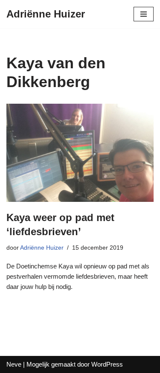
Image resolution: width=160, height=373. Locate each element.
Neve (13, 364)
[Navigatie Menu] (144, 14)
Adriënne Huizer (42, 248)
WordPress (107, 364)
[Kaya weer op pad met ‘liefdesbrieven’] (80, 153)
